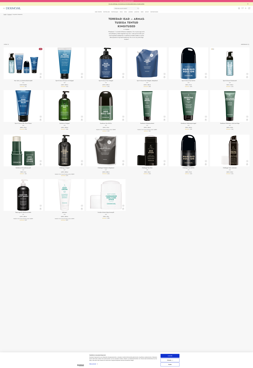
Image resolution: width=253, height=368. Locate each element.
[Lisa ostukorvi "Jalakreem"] (81, 208)
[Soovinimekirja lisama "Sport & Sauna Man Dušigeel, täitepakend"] (164, 74)
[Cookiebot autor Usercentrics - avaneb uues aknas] (80, 365)
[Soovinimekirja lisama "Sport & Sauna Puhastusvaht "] (247, 74)
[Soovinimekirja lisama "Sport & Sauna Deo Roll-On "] (205, 74)
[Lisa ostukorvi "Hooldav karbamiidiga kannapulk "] (123, 208)
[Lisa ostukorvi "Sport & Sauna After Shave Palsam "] (40, 119)
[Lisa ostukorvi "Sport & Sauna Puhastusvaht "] (247, 77)
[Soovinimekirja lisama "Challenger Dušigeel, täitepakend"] (123, 161)
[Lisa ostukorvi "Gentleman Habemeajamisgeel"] (205, 119)
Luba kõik (170, 355)
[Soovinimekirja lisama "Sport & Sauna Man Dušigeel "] (123, 74)
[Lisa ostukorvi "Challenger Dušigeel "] (81, 164)
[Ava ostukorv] (249, 8)
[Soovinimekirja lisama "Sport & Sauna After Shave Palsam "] (40, 116)
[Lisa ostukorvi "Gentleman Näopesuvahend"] (164, 119)
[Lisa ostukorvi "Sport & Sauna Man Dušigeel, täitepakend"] (164, 77)
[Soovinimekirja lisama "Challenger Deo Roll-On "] (205, 161)
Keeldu (170, 364)
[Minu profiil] (245, 8)
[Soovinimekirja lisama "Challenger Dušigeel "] (81, 161)
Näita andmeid (92, 363)
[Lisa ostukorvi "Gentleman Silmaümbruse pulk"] (40, 164)
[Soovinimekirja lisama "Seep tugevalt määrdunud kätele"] (40, 205)
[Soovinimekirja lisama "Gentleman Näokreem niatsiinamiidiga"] (247, 116)
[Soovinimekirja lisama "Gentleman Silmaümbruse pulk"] (40, 161)
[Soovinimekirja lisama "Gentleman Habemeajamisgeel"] (205, 116)
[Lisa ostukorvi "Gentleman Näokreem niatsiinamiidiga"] (247, 119)
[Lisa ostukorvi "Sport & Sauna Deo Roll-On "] (205, 77)
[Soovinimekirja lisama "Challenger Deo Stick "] (164, 161)
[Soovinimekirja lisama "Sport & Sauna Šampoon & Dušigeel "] (81, 74)
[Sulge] (248, 4)
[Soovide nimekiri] (242, 8)
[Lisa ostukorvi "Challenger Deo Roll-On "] (205, 164)
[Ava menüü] (4, 8)
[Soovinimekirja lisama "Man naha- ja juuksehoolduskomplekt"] (40, 74)
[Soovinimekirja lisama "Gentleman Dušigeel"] (81, 116)
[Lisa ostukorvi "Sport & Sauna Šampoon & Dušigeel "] (81, 77)
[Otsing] (138, 8)
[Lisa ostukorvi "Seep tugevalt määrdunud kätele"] (40, 208)
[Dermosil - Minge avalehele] (13, 8)
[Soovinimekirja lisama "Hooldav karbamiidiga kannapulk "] (123, 205)
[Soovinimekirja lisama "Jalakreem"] (81, 205)
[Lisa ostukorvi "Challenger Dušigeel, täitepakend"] (123, 164)
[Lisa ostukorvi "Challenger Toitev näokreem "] (247, 164)
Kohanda (169, 360)
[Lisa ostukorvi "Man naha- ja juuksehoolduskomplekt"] (40, 77)
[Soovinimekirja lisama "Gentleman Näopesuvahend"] (164, 116)
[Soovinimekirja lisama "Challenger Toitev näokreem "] (247, 161)
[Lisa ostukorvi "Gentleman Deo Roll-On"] (123, 119)
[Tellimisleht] (239, 8)
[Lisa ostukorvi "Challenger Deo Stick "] (164, 164)
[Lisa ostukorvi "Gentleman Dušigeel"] (81, 119)
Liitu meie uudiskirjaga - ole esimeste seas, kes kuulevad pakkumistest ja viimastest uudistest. (126, 4)
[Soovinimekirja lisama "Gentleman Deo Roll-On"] (123, 116)
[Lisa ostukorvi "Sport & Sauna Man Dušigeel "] (123, 77)
